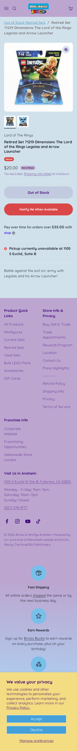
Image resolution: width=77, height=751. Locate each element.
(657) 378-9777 (15, 507)
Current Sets (14, 339)
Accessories (13, 370)
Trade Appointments (54, 335)
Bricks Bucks (34, 638)
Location (50, 352)
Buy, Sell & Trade (56, 324)
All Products (13, 324)
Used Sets (12, 355)
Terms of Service (56, 406)
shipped (39, 595)
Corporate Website (12, 431)
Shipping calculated (37, 174)
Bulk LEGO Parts (17, 363)
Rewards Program (57, 345)
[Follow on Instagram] (17, 521)
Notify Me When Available (39, 209)
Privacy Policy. (18, 707)
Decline (36, 730)
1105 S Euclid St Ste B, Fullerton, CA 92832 (37, 481)
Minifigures (13, 332)
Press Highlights (56, 368)
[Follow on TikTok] (38, 521)
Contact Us (52, 360)
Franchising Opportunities (15, 444)
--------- (49, 376)
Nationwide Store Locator (18, 457)
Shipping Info (53, 391)
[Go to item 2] (23, 122)
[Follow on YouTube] (28, 521)
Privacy (49, 399)
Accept (36, 719)
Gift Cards (12, 378)
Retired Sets (14, 347)
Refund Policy (54, 383)
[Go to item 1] (10, 122)
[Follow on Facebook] (7, 521)
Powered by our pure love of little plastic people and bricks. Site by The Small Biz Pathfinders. (37, 539)
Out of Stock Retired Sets (24, 22)
